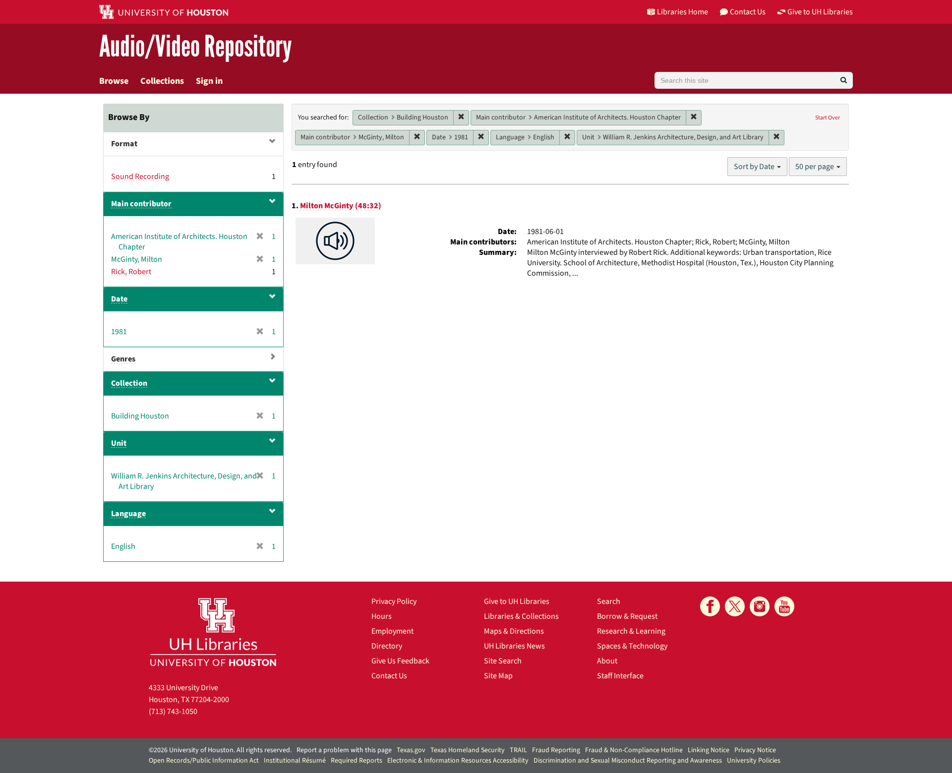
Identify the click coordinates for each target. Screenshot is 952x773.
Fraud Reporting (556, 750)
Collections (162, 81)
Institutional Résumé (295, 761)
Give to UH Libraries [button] (820, 11)
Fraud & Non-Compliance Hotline (634, 750)
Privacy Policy (393, 601)
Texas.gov (411, 750)
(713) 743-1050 (173, 711)
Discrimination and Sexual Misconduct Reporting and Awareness (628, 761)
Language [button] (128, 513)
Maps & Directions (514, 631)
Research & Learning (631, 631)
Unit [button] (118, 443)
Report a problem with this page (344, 750)
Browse (113, 81)
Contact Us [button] (748, 11)
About (607, 660)
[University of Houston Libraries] (213, 632)
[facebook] (710, 606)
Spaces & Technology (632, 646)
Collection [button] (129, 383)
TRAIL (518, 750)
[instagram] (760, 606)
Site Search (503, 660)
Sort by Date (755, 166)
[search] (843, 80)
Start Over (827, 118)
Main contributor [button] (141, 203)
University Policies (753, 761)
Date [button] (119, 299)
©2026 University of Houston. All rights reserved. (220, 750)
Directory (386, 646)
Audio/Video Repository (195, 46)
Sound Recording (140, 176)
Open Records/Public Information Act (204, 761)
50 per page (815, 166)
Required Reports (356, 761)
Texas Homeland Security (467, 750)
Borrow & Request (627, 616)
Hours (381, 616)
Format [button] (124, 143)
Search (608, 601)
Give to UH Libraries (516, 601)
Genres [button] (123, 359)
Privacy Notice (755, 750)
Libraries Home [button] (682, 11)
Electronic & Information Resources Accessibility (458, 761)
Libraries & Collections (521, 616)
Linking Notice (708, 750)
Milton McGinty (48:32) (340, 205)
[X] (735, 606)
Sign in (209, 81)
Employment (392, 631)
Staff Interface (620, 675)
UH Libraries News (514, 646)
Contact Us (389, 675)
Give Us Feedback (400, 660)
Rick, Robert (131, 271)
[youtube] (784, 606)
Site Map (498, 675)
